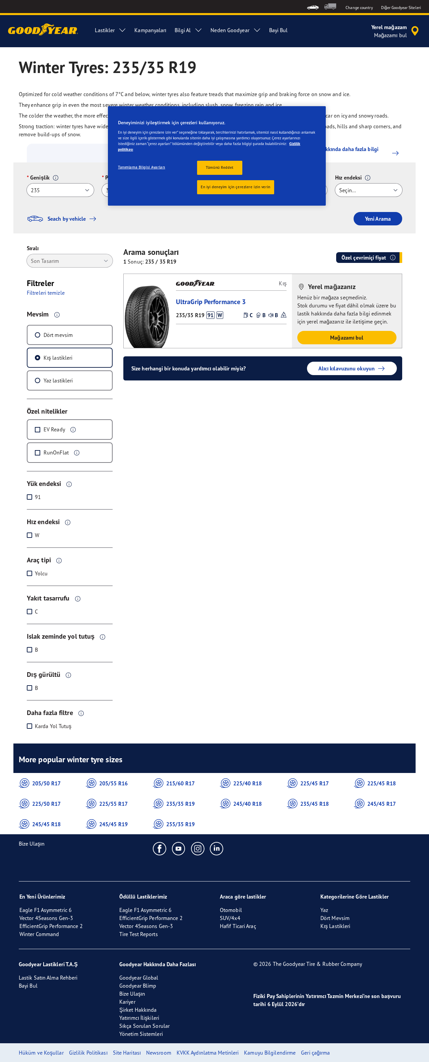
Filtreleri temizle (46, 292)
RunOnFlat (56, 452)
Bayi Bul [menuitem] (278, 30)
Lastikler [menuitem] (105, 30)
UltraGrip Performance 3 (211, 301)
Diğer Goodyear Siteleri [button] (401, 7)
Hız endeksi (348, 177)
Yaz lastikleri (58, 380)
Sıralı (33, 248)
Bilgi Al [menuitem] (183, 30)
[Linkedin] (217, 848)
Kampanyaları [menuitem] (150, 30)
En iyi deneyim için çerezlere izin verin (235, 187)
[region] (217, 156)
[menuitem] (313, 6)
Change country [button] (359, 7)
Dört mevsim (58, 335)
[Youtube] (179, 848)
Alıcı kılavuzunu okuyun (346, 368)
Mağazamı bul (346, 337)
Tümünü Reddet (219, 167)
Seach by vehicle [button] (67, 218)
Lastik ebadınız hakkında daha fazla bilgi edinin (330, 153)
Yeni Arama (378, 218)
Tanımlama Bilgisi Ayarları (141, 167)
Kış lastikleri (58, 357)
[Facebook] (160, 848)
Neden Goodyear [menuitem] (229, 30)
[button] (56, 178)
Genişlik (40, 177)
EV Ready (54, 429)
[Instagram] (198, 848)
